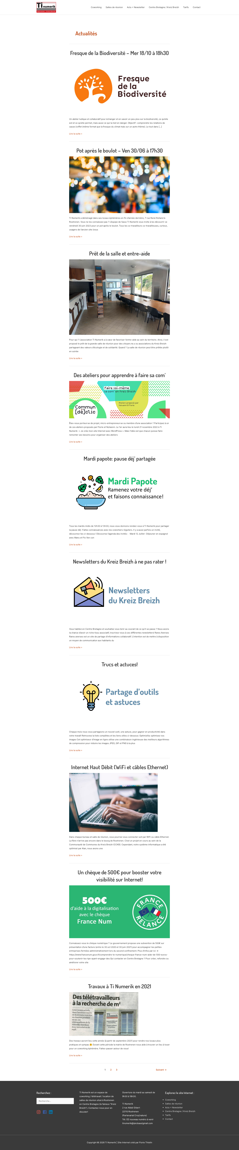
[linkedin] (51, 1112)
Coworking (96, 7)
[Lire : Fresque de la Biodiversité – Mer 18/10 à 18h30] (119, 86)
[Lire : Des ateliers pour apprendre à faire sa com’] (119, 399)
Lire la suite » (75, 134)
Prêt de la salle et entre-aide (119, 253)
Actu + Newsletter (136, 7)
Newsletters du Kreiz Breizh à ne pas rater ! (119, 561)
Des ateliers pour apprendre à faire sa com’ (120, 374)
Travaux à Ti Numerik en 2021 (119, 986)
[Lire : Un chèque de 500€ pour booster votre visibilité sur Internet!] (119, 911)
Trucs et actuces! (120, 664)
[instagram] (39, 1112)
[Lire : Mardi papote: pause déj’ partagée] (119, 492)
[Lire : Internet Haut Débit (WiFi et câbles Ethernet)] (113, 802)
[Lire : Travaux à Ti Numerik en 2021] (103, 1014)
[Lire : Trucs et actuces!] (119, 698)
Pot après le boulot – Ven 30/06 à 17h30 (119, 150)
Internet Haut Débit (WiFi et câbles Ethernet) (119, 766)
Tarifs (186, 7)
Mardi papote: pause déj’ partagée (119, 458)
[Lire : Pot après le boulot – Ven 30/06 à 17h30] (119, 184)
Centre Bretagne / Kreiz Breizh (164, 7)
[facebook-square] (45, 1112)
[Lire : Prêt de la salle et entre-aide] (119, 297)
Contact (196, 7)
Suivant (161, 1069)
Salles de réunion (114, 7)
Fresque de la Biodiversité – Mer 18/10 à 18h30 (119, 52)
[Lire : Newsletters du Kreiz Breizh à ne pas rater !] (119, 595)
